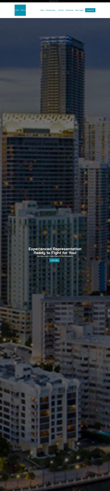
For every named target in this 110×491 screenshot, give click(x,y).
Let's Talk (54, 260)
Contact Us (90, 10)
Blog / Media (79, 10)
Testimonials (69, 10)
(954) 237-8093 (54, 1)
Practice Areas (50, 10)
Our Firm (61, 10)
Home (42, 10)
